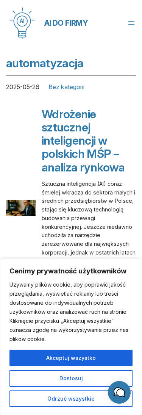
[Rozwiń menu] (131, 23)
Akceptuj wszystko (71, 358)
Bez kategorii (66, 87)
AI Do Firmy (66, 23)
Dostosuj (71, 378)
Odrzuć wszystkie (71, 398)
